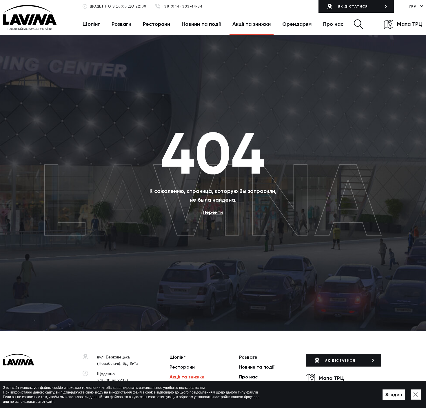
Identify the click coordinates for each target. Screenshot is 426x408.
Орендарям (297, 24)
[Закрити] (416, 394)
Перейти (213, 212)
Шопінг (91, 24)
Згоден (393, 394)
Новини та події (201, 24)
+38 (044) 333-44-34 (182, 6)
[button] (358, 24)
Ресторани (156, 24)
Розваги (121, 24)
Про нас (333, 24)
